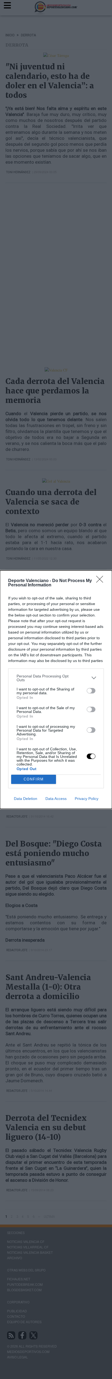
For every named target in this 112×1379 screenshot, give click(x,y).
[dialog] (56, 689)
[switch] (91, 690)
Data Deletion (25, 798)
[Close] (101, 581)
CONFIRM (34, 779)
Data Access (56, 798)
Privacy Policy (86, 798)
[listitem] (56, 678)
